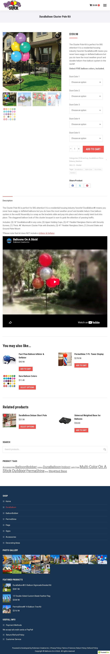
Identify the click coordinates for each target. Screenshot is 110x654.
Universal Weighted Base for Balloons (87, 417)
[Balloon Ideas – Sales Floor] (83, 559)
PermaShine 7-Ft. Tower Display (89, 354)
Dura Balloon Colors (28, 376)
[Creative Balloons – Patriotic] (7, 569)
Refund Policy (92, 648)
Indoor (65, 467)
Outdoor (73, 172)
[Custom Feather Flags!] (55, 559)
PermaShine (35, 471)
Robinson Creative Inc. (40, 648)
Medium (79, 161)
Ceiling (40, 467)
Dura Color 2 (74, 90)
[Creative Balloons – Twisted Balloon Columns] (93, 559)
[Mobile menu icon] (104, 5)
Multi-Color (88, 169)
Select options (27, 387)
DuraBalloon (79, 169)
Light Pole (75, 467)
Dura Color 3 (74, 105)
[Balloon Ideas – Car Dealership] (102, 559)
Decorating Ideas (13, 543)
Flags (8, 525)
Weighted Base (58, 471)
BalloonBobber (26, 467)
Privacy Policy (56, 648)
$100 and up (83, 158)
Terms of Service (68, 648)
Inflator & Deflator (46, 233)
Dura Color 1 (74, 76)
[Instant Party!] (45, 559)
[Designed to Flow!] (17, 559)
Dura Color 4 (74, 119)
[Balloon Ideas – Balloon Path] (45, 569)
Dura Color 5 (74, 133)
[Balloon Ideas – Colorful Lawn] (17, 569)
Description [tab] (8, 200)
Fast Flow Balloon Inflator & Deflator (31, 356)
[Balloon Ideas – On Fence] (36, 569)
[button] (57, 35)
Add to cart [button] (25, 369)
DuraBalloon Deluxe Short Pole (33, 415)
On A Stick (98, 169)
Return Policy (81, 648)
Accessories (9, 467)
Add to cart (93, 149)
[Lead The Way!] (26, 559)
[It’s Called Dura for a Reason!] (36, 559)
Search (104, 449)
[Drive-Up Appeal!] (7, 559)
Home (8, 501)
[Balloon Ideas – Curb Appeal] (26, 569)
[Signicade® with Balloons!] (74, 559)
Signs (46, 471)
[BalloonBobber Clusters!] (64, 559)
